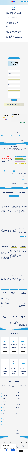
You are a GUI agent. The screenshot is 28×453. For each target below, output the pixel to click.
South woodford (18, 424)
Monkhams (17, 416)
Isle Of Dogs (4, 410)
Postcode (9, 69)
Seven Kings (17, 421)
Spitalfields (4, 419)
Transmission (9, 73)
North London (24, 444)
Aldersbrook (17, 395)
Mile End (4, 413)
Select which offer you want (11, 67)
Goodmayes (17, 407)
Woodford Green (18, 433)
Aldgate (4, 393)
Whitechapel (4, 424)
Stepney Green (5, 421)
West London (24, 446)
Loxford (17, 413)
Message (9, 91)
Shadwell (4, 416)
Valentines (17, 425)
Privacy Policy (17, 446)
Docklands (4, 404)
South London (24, 445)
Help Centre (17, 447)
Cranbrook (17, 401)
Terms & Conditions (17, 445)
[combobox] (14, 75)
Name (9, 80)
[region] (8, 448)
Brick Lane (4, 398)
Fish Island (4, 407)
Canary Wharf (4, 401)
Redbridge (17, 419)
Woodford (17, 430)
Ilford (16, 410)
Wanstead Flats (18, 428)
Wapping (4, 422)
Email (8, 84)
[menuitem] (6, 437)
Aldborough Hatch (18, 393)
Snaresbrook (18, 422)
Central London (24, 447)
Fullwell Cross (18, 404)
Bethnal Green (5, 395)
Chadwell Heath (18, 398)
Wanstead (17, 427)
